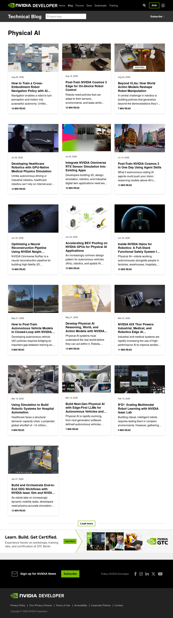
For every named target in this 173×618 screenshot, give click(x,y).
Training (113, 5)
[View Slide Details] (86, 541)
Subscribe (156, 16)
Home (62, 5)
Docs (89, 5)
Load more (86, 523)
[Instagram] (141, 574)
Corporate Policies (101, 605)
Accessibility (80, 605)
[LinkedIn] (147, 574)
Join (154, 5)
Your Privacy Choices (40, 605)
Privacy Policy (17, 605)
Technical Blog (25, 16)
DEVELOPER (45, 5)
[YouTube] (160, 574)
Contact (119, 605)
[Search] (144, 5)
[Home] (20, 5)
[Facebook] (135, 574)
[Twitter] (153, 574)
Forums (80, 5)
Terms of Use (63, 605)
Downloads (100, 5)
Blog (70, 5)
